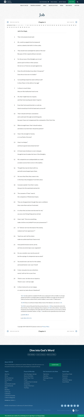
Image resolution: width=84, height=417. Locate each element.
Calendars (65, 378)
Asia (6, 382)
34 (11, 27)
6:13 (23, 318)
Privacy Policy (45, 326)
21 (54, 25)
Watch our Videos (51, 354)
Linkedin (71, 406)
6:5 (22, 295)
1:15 (61, 302)
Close (80, 415)
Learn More (55, 364)
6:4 (23, 314)
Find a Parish (54, 1)
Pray (44, 380)
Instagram (75, 406)
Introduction (11, 25)
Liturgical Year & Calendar (30, 382)
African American (9, 378)
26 (65, 25)
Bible (6, 387)
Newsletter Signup (67, 380)
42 (29, 27)
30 (73, 25)
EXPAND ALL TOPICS (9, 400)
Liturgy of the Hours (29, 385)
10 (30, 25)
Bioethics (7, 389)
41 (26, 27)
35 (14, 27)
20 (52, 25)
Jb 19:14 (27, 318)
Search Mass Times (29, 378)
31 (75, 25)
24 (60, 25)
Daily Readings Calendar (49, 1)
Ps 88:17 (26, 314)
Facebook (65, 406)
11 (33, 25)
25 (63, 25)
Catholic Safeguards (10, 397)
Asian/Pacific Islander (10, 384)
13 (37, 25)
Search (77, 1)
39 (22, 27)
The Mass (26, 387)
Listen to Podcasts (41, 354)
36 (16, 27)
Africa (6, 376)
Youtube (68, 406)
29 (71, 25)
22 (56, 25)
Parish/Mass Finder (67, 374)
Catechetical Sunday (10, 395)
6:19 (23, 302)
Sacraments (27, 384)
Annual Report (8, 380)
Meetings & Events (48, 378)
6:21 (23, 306)
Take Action (46, 374)
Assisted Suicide (9, 385)
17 (45, 25)
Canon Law (7, 391)
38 (20, 27)
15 (41, 25)
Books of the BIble (28, 376)
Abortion (7, 374)
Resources (65, 376)
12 (35, 25)
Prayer (25, 380)
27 (67, 25)
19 (50, 25)
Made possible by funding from (64, 410)
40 (24, 27)
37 (18, 27)
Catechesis (7, 393)
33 (9, 27)
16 (43, 25)
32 (7, 27)
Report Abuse (62, 1)
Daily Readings (43, 1)
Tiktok (78, 406)
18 (47, 25)
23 (58, 25)
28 (69, 25)
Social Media (65, 382)
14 (39, 25)
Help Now (71, 1)
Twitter (62, 406)
